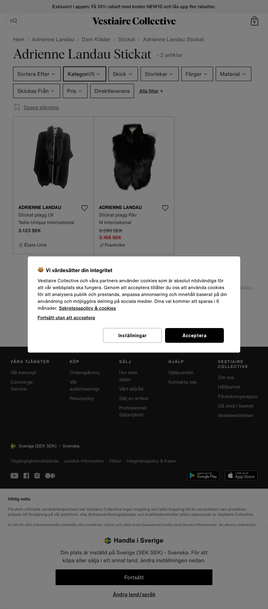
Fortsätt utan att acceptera (66, 317)
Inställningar (132, 335)
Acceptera (194, 335)
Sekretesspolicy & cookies (87, 308)
